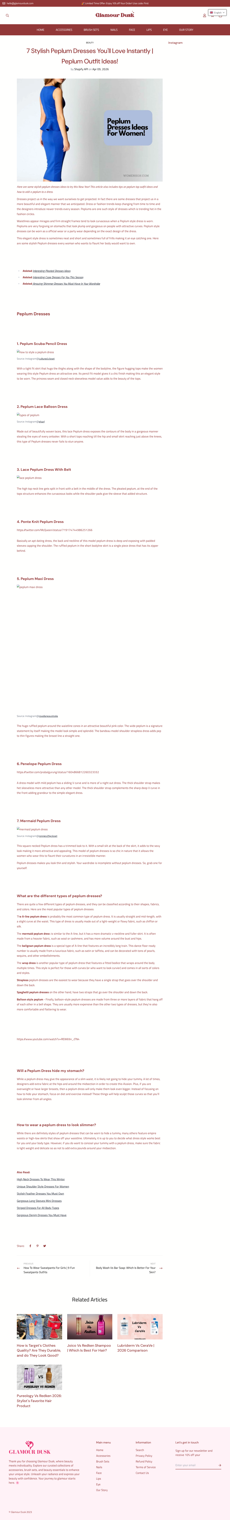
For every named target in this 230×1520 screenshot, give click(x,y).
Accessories (64, 30)
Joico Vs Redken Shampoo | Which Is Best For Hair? (89, 1348)
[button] (217, 12)
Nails (114, 30)
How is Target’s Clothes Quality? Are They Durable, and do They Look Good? (39, 1350)
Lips (149, 30)
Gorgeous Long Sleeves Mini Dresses (39, 1201)
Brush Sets (91, 30)
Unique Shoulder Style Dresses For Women (43, 1186)
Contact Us (142, 1473)
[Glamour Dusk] (115, 15)
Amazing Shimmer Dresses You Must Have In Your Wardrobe (66, 283)
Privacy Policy (144, 1456)
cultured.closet (47, 359)
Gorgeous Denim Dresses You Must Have (42, 1215)
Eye (165, 30)
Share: (21, 1246)
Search (140, 1450)
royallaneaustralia (48, 716)
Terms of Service (146, 1467)
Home (40, 30)
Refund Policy (144, 1461)
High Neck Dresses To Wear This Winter (41, 1179)
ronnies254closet (48, 836)
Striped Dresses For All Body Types (38, 1208)
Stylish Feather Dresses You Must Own (40, 1193)
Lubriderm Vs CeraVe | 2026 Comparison (135, 1348)
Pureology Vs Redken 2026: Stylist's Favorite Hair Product (39, 1400)
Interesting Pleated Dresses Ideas (51, 271)
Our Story (186, 30)
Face (132, 30)
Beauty (90, 42)
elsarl (42, 421)
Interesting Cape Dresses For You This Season (58, 277)
